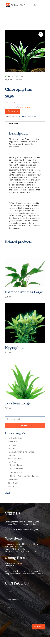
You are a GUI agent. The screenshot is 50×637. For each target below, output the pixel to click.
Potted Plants (16, 468)
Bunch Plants (16, 465)
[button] (40, 34)
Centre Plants (20, 116)
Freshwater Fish (15, 438)
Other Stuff (13, 483)
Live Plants (31, 116)
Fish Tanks (12, 448)
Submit (38, 626)
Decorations (13, 479)
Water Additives (15, 459)
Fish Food (12, 445)
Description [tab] (13, 123)
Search (25, 425)
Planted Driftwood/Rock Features (25, 476)
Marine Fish (12, 441)
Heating (11, 455)
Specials (11, 486)
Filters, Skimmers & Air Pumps (21, 452)
